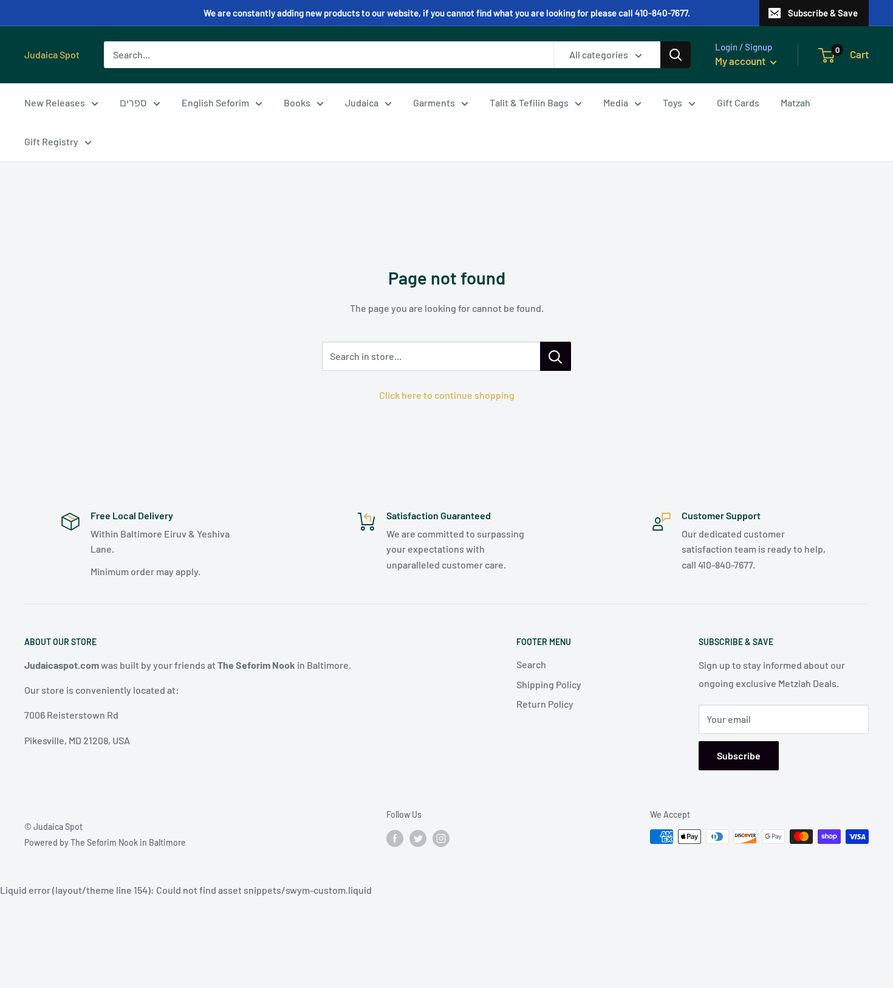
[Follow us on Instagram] (441, 837)
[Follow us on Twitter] (417, 837)
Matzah (795, 102)
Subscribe (739, 755)
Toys (672, 102)
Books (297, 102)
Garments (434, 102)
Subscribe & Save (823, 12)
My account (741, 61)
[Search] (675, 54)
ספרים (133, 102)
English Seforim (215, 102)
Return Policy (544, 704)
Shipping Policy (548, 684)
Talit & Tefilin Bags (529, 102)
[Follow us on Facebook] (394, 837)
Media (615, 102)
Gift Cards (738, 102)
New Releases (54, 102)
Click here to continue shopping (447, 395)
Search (531, 664)
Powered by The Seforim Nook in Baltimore (105, 842)
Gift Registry (51, 141)
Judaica (361, 102)
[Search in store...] (555, 356)
